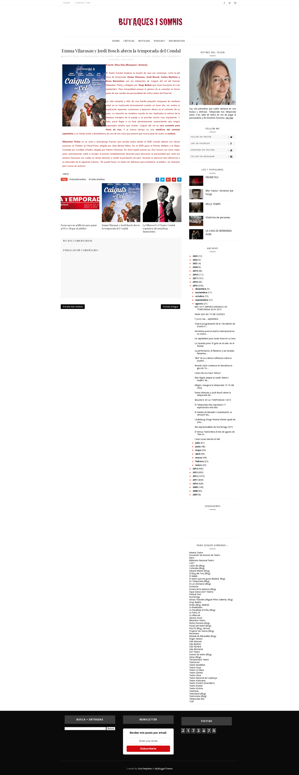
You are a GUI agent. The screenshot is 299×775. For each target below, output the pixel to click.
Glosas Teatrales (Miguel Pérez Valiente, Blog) (211, 599)
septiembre (202, 300)
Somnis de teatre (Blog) (200, 654)
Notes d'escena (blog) (199, 623)
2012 (195, 476)
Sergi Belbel (114, 60)
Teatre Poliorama (197, 680)
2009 (195, 487)
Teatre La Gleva (196, 670)
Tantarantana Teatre (199, 659)
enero (198, 465)
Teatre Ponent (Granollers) (202, 683)
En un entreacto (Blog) (200, 584)
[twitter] (229, 3)
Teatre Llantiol (196, 672)
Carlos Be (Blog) (197, 565)
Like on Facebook (200, 143)
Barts (191, 558)
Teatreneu (194, 691)
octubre (200, 296)
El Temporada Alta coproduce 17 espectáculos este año (210, 406)
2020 (195, 267)
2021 (195, 263)
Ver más (229, 118)
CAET (192, 563)
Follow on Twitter (201, 137)
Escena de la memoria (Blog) (202, 589)
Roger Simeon (196, 639)
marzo (199, 457)
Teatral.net (194, 662)
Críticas (129, 40)
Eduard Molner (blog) (199, 571)
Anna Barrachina (91, 56)
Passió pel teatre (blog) (200, 625)
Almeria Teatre (196, 552)
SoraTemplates (145, 768)
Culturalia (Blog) (197, 568)
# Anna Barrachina (77, 179)
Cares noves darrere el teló (207, 439)
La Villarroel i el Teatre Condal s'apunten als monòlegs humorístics (159, 228)
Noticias (144, 40)
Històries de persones (218, 217)
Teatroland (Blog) (197, 693)
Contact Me (82, 3)
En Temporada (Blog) (199, 581)
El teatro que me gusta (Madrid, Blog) (207, 579)
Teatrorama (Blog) (197, 696)
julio (198, 443)
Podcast (159, 40)
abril (198, 454)
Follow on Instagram (202, 156)
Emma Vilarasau (123, 56)
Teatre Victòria (196, 688)
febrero (199, 461)
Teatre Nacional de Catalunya (203, 678)
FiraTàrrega (194, 597)
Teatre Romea (195, 686)
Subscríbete (148, 748)
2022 (195, 260)
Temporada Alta (196, 699)
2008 (195, 491)
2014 (195, 468)
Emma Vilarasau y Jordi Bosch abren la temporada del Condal (121, 227)
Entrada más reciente (73, 306)
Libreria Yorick (195, 618)
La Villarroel (194, 615)
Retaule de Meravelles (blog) (202, 636)
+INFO (65, 174)
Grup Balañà (195, 602)
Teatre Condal (127, 60)
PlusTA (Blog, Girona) (199, 628)
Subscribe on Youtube (203, 150)
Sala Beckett (195, 644)
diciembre (201, 289)
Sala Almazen (195, 641)
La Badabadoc (196, 607)
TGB (191, 701)
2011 (195, 480)
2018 (195, 274)
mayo (198, 450)
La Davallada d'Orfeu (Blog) (202, 610)
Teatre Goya (195, 667)
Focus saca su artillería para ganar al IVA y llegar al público (79, 227)
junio (198, 446)
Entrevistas (177, 40)
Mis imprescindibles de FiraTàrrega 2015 (214, 427)
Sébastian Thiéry (159, 56)
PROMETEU (212, 177)
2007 (195, 494)
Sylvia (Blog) (195, 657)
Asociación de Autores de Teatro (204, 555)
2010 (195, 483)
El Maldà (193, 576)
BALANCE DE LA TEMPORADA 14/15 (213, 400)
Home (66, 3)
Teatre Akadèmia (197, 665)
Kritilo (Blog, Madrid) (199, 605)
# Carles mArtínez (97, 179)
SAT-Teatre (194, 652)
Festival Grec (195, 594)
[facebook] (224, 3)
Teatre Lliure (195, 675)
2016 (195, 282)
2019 (195, 271)
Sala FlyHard (195, 646)
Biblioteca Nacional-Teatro (201, 560)
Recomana (194, 633)
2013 (195, 472)
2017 (195, 278)
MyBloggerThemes (164, 768)
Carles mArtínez (107, 56)
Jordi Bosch (136, 56)
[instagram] (235, 3)
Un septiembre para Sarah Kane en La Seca (215, 338)
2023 (195, 256)
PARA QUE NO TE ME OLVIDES (210, 314)
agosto (199, 303)
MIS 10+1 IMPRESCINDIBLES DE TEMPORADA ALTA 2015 (211, 308)
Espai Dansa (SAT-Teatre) (201, 592)
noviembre (201, 292)
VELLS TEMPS (213, 204)
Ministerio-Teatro (197, 620)
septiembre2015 (173, 56)
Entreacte (193, 586)
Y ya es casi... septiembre (206, 319)
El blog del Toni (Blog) (199, 573)
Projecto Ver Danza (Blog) (201, 631)
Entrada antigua (170, 306)
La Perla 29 (194, 612)
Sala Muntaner (196, 649)
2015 (195, 285)
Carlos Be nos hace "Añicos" (208, 373)
